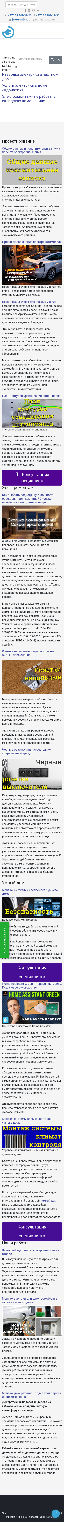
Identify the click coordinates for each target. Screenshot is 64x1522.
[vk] (38, 10)
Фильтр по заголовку (9, 59)
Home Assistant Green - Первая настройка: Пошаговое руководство (32, 985)
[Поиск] (52, 60)
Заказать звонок (4, 940)
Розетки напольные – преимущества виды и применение (28, 653)
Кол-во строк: (6, 67)
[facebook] (25, 10)
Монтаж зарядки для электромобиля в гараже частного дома (29, 1300)
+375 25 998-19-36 (47, 15)
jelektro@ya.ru (21, 19)
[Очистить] (59, 60)
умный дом (49, 1200)
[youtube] (33, 10)
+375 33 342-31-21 (19, 15)
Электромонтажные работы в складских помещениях (29, 98)
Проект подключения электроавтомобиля (32, 242)
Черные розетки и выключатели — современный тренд (26, 751)
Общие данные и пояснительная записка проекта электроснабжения (31, 150)
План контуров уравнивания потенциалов (31, 396)
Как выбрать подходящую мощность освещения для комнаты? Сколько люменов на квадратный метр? (28, 498)
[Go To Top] (56, 1514)
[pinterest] (29, 10)
